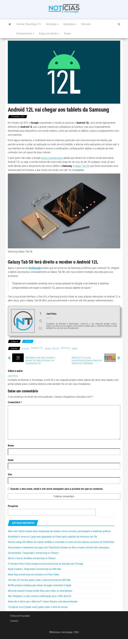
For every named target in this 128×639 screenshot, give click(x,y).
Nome (11, 445)
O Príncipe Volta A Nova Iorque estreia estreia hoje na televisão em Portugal (45, 563)
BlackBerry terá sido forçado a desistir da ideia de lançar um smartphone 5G (40, 360)
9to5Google (35, 268)
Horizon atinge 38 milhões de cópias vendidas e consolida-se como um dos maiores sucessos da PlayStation (61, 542)
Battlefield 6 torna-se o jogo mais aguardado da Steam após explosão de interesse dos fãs (52, 536)
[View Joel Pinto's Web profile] (40, 321)
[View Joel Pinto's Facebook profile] (40, 313)
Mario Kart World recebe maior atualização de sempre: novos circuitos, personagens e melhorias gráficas (59, 531)
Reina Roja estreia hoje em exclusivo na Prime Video (33, 574)
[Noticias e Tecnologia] (9, 24)
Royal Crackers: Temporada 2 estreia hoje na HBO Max (34, 569)
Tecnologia (51, 24)
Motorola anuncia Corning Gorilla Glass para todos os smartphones (40, 590)
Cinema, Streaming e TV (28, 24)
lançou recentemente (52, 157)
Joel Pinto (13, 376)
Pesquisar (13, 506)
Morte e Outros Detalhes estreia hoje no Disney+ (32, 558)
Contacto (14, 621)
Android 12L (37, 347)
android (25, 348)
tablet (74, 348)
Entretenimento (24, 33)
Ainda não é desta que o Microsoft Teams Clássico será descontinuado (42, 601)
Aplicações (69, 24)
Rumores (85, 24)
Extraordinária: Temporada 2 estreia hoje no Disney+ (33, 552)
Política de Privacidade (20, 616)
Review (67, 33)
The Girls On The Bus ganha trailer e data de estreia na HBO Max (39, 580)
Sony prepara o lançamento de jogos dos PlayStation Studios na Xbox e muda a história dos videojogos (58, 547)
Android (28, 341)
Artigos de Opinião (48, 33)
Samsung (65, 347)
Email (10, 460)
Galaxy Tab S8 (82, 165)
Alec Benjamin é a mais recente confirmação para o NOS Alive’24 (39, 596)
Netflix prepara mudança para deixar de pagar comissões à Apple (39, 585)
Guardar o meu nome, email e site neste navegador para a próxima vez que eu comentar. (56, 488)
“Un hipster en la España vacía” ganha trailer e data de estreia (38, 607)
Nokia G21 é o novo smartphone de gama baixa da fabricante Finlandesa (86, 360)
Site (10, 474)
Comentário (15, 402)
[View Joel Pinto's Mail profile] (40, 328)
